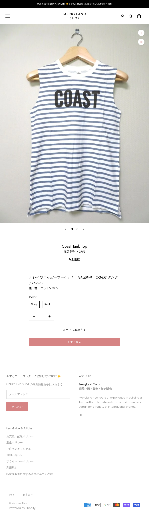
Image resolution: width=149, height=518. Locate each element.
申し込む (17, 407)
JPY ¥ (11, 494)
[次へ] (83, 229)
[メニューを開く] (7, 16)
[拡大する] (141, 33)
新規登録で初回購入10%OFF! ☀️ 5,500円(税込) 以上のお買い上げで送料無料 (74, 3)
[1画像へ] (72, 229)
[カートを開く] (139, 16)
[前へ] (65, 229)
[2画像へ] (77, 229)
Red (47, 304)
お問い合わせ (14, 455)
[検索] (131, 16)
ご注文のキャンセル (18, 449)
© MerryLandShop (18, 503)
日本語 (26, 494)
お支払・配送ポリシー (20, 436)
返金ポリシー (14, 442)
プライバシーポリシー (20, 461)
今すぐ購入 (74, 342)
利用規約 (11, 467)
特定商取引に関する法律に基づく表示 (29, 474)
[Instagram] (80, 415)
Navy (34, 304)
